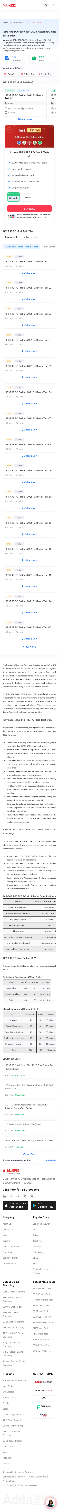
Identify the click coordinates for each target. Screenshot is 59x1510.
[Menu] (53, 5)
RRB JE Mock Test (41, 1345)
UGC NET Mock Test (42, 1351)
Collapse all (51, 1160)
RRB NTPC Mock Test (43, 1300)
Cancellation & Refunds (14, 1476)
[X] (11, 1196)
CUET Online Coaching (13, 1322)
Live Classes (8, 1392)
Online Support (10, 1263)
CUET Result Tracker (12, 1441)
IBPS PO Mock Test (41, 1339)
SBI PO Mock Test (41, 1305)
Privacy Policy (9, 1481)
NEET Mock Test (40, 1334)
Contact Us (8, 1229)
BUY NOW (29, 208)
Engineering (38, 1252)
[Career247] (43, 1415)
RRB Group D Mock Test (44, 1322)
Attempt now (25, 119)
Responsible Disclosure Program (18, 1472)
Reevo (5, 1452)
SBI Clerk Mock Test (42, 1288)
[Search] (46, 5)
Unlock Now (30, 273)
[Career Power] (43, 1390)
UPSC (35, 1258)
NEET (35, 1263)
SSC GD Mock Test (41, 1294)
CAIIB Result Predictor (13, 1426)
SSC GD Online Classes (14, 1307)
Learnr (6, 1463)
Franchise (7, 1252)
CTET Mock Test (40, 1311)
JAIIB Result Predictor (13, 1420)
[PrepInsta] (43, 1407)
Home (5, 23)
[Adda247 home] (9, 5)
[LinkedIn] (5, 1196)
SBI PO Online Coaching (14, 1291)
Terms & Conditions (37, 1476)
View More (29, 646)
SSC (35, 1229)
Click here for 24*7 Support (21, 1189)
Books (5, 1409)
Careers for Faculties (12, 1246)
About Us (7, 1224)
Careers (6, 1241)
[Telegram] (18, 1196)
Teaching (37, 1241)
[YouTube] (32, 1196)
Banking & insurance (42, 1224)
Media (5, 1235)
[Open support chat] (50, 1503)
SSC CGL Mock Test (42, 1317)
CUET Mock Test (40, 1328)
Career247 (8, 1446)
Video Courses (9, 1397)
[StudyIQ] (43, 1398)
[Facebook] (25, 1196)
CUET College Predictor (14, 1414)
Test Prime (7, 1458)
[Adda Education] (43, 1382)
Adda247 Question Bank (14, 1380)
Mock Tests (8, 1386)
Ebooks (6, 1403)
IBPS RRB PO (20, 23)
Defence (36, 1246)
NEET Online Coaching (13, 1327)
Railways (37, 1235)
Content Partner (10, 1258)
